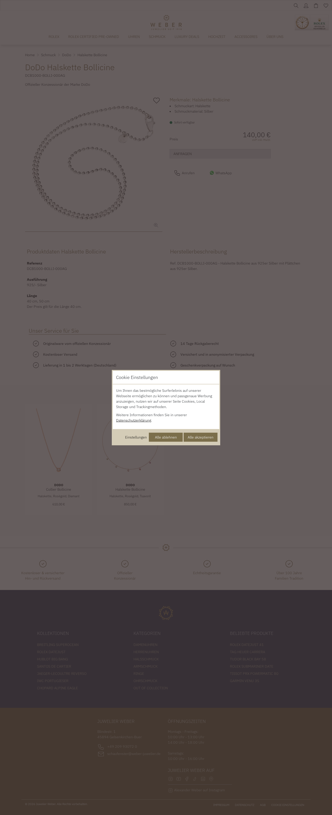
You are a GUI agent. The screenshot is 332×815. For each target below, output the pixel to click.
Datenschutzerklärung (133, 420)
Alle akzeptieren (200, 437)
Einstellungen (136, 437)
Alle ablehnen (166, 437)
